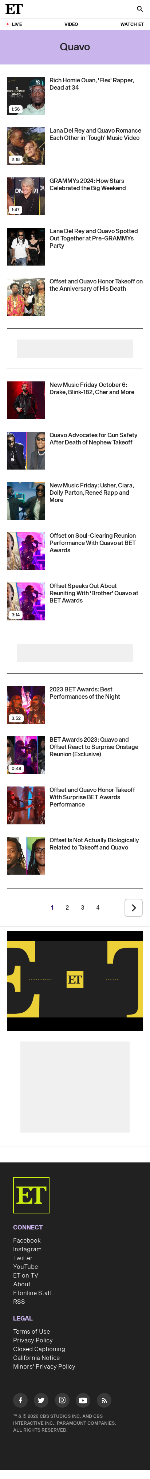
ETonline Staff (32, 1293)
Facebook (27, 1240)
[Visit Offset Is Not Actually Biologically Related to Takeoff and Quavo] (26, 856)
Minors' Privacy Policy (44, 1366)
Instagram (27, 1249)
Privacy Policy (33, 1340)
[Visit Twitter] (41, 1401)
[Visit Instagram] (62, 1401)
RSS (19, 1302)
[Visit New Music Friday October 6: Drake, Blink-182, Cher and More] (26, 400)
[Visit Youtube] (83, 1400)
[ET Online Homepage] (16, 9)
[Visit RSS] (104, 1401)
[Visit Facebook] (20, 1401)
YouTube (25, 1267)
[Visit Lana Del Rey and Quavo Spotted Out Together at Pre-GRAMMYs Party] (26, 247)
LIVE (17, 24)
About (22, 1284)
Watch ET (132, 24)
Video (71, 24)
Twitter (23, 1258)
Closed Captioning (39, 1349)
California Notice (36, 1358)
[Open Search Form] (140, 9)
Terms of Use (31, 1331)
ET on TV (25, 1275)
